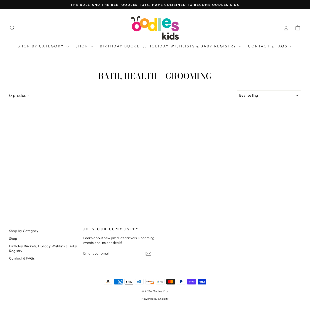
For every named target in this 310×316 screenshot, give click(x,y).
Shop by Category (41, 46)
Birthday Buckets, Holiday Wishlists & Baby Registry (169, 46)
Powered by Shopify (154, 298)
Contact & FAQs (268, 46)
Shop (83, 46)
